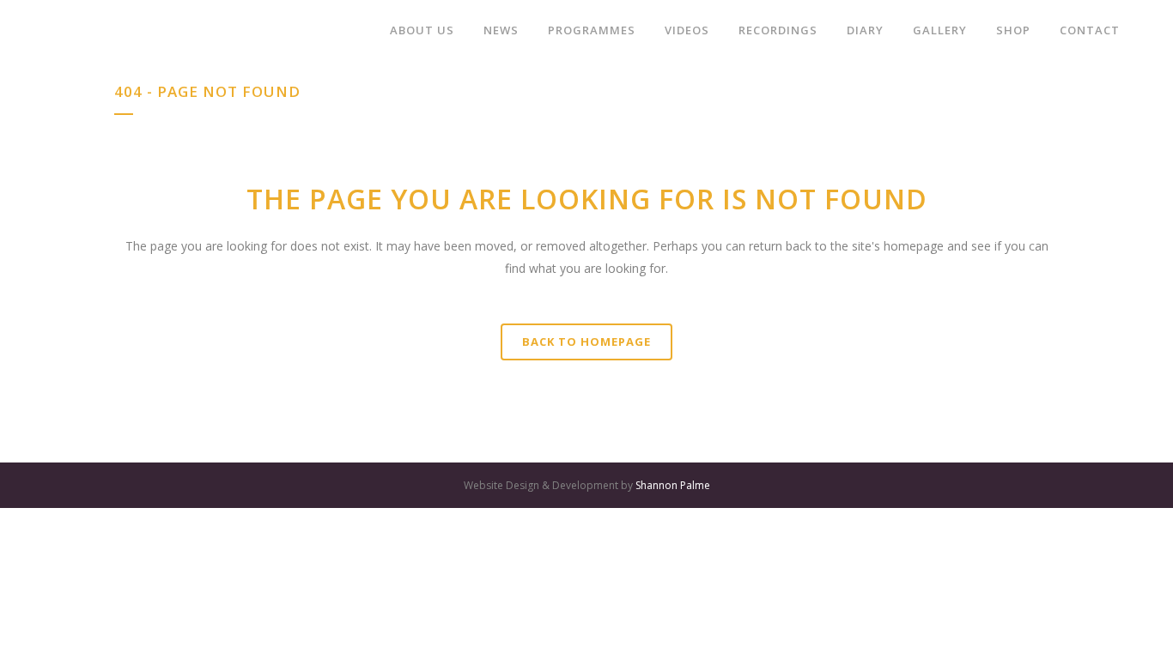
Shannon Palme (672, 485)
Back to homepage (586, 341)
